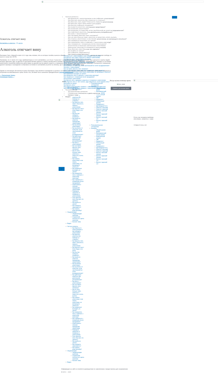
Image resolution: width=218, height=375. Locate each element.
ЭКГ (97, 98)
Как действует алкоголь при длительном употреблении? (90, 32)
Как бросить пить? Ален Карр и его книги (84, 23)
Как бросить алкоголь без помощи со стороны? (86, 20)
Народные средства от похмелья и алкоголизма (87, 47)
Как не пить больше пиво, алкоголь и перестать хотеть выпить (92, 37)
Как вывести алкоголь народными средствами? (87, 27)
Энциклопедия (71, 90)
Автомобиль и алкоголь (7, 43)
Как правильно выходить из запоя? (82, 41)
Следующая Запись (7, 77)
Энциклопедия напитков (77, 91)
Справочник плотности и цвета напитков (84, 93)
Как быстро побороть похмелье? (80, 25)
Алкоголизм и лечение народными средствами (87, 46)
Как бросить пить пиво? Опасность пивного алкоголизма (90, 22)
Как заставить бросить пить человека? (83, 35)
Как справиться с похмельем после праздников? (87, 44)
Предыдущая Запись (7, 75)
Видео (67, 97)
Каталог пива (73, 95)
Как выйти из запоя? (76, 51)
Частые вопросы (71, 17)
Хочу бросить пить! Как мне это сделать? (84, 49)
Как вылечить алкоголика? (78, 29)
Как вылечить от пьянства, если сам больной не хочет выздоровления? (96, 30)
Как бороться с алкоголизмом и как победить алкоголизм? (91, 18)
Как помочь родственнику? (78, 54)
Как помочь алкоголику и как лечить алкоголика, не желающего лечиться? (97, 39)
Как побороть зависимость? (79, 52)
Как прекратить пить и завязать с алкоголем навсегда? (89, 42)
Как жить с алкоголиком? (78, 34)
